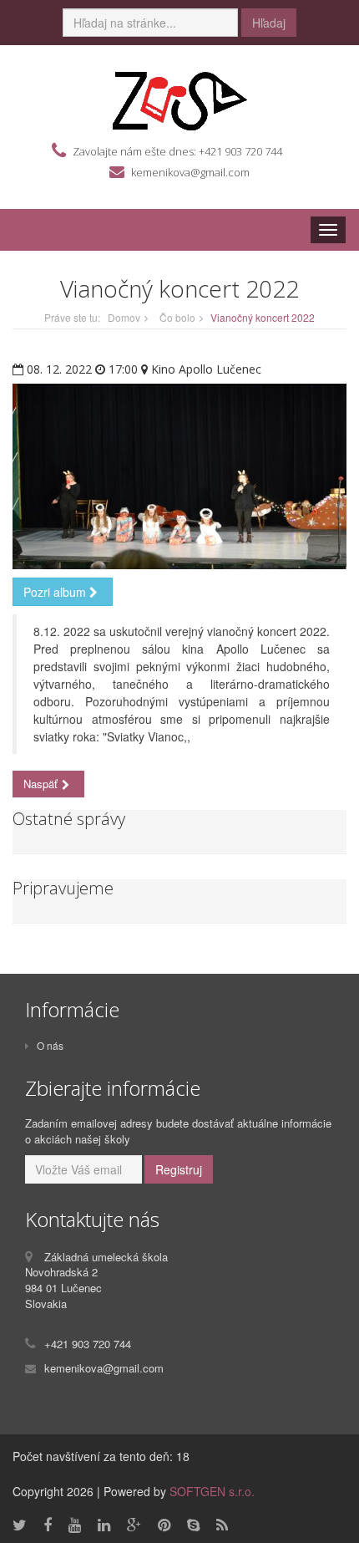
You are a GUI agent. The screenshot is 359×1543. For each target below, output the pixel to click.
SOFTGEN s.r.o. (212, 1491)
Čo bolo (177, 317)
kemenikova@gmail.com (190, 172)
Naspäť (40, 784)
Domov (124, 317)
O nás (50, 1045)
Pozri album (56, 591)
